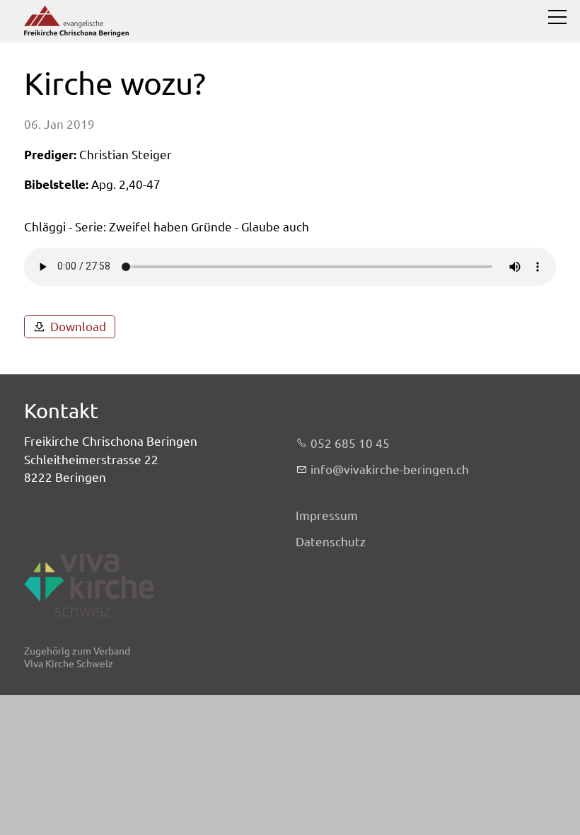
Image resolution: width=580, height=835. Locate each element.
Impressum (327, 515)
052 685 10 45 (350, 443)
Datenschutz (331, 541)
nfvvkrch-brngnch (391, 469)
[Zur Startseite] (76, 21)
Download (78, 326)
